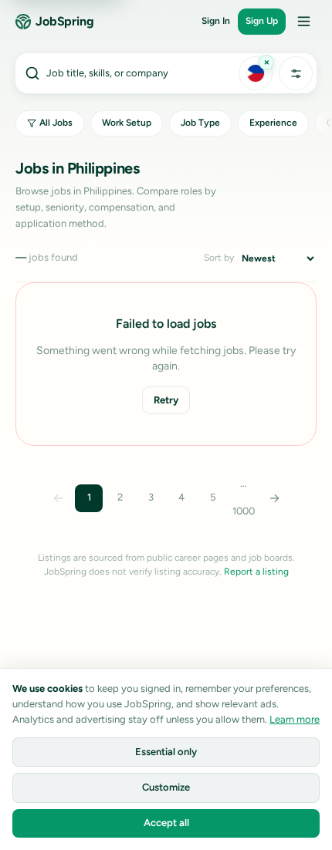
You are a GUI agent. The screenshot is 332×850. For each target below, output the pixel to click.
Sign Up (262, 20)
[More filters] (296, 73)
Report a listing (256, 571)
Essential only (166, 751)
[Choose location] (256, 73)
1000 (243, 511)
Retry (166, 400)
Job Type (200, 122)
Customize (166, 787)
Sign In (216, 20)
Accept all (166, 822)
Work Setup (126, 122)
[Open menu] (303, 21)
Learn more (294, 719)
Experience (273, 122)
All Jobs (56, 122)
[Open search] (125, 73)
